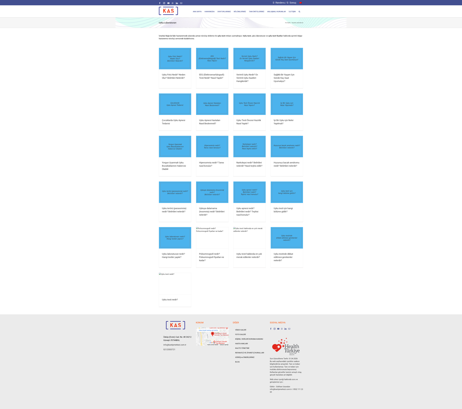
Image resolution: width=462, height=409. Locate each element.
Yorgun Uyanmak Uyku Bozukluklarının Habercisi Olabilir (174, 165)
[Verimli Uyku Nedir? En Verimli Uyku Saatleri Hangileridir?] (249, 58)
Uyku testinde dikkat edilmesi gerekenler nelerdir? (283, 257)
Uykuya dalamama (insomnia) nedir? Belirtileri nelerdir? (212, 211)
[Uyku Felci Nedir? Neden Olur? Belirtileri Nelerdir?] (175, 58)
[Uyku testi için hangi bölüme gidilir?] (287, 192)
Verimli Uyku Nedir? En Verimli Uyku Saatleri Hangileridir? (247, 77)
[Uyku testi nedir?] (175, 283)
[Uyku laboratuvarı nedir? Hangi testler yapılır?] (175, 238)
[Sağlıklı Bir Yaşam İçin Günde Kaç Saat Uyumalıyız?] (287, 58)
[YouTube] (278, 329)
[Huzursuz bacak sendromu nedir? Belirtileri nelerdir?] (287, 146)
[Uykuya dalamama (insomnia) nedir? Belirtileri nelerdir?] (212, 192)
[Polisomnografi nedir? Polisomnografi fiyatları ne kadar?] (212, 238)
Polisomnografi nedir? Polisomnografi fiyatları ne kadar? (211, 257)
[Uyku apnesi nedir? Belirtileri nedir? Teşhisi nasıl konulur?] (249, 192)
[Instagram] (275, 329)
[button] (299, 11)
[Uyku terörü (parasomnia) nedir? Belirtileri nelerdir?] (175, 192)
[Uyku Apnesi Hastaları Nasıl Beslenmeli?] (212, 104)
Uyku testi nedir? (170, 299)
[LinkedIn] (285, 329)
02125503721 (169, 349)
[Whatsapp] (282, 329)
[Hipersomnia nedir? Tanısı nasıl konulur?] (212, 146)
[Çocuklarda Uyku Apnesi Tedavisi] (175, 104)
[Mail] (289, 329)
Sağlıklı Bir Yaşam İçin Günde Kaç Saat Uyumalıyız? (284, 77)
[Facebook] (271, 329)
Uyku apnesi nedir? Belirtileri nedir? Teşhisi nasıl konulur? (247, 211)
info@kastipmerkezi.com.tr (174, 345)
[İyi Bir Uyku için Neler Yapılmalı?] (287, 104)
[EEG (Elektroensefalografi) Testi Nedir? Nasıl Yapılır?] (212, 58)
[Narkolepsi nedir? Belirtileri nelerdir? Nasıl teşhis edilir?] (249, 146)
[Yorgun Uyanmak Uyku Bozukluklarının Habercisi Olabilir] (175, 146)
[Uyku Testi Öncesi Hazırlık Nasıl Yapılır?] (249, 104)
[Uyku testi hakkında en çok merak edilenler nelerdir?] (249, 238)
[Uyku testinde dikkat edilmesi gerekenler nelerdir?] (287, 238)
